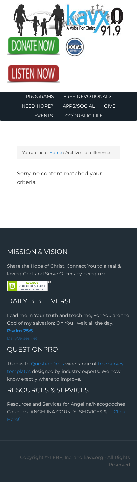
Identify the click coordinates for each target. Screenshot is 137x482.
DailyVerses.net (22, 338)
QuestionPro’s (48, 364)
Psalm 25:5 (20, 331)
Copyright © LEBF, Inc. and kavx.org (62, 457)
